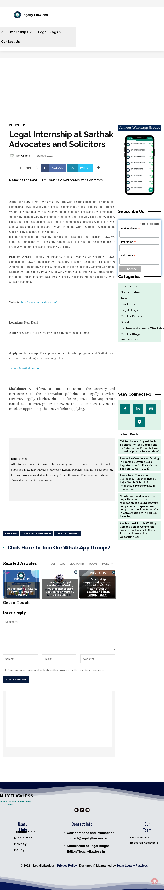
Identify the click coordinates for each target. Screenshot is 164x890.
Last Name (127, 255)
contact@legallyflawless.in (87, 838)
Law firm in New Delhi (37, 533)
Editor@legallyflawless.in (86, 851)
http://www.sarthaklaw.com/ (39, 302)
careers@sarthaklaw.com (25, 368)
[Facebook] (125, 409)
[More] (98, 168)
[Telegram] (139, 422)
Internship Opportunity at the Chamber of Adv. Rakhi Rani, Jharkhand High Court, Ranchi (98, 587)
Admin (26, 156)
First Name (127, 242)
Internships (17, 125)
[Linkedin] (138, 409)
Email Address (129, 228)
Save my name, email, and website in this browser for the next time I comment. (56, 670)
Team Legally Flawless (132, 865)
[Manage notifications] (154, 881)
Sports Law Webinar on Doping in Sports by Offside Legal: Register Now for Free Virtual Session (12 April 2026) (139, 463)
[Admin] (12, 156)
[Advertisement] (82, 88)
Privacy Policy (67, 865)
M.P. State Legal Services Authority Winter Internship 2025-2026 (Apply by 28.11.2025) (60, 589)
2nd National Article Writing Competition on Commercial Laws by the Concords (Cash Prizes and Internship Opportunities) (138, 530)
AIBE (62, 563)
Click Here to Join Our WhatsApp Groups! (59, 548)
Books (93, 563)
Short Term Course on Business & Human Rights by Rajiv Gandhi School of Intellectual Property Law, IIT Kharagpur (138, 482)
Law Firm (11, 533)
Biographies (77, 563)
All (53, 563)
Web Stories (128, 339)
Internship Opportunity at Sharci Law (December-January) (22, 590)
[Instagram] (151, 409)
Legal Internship (68, 533)
